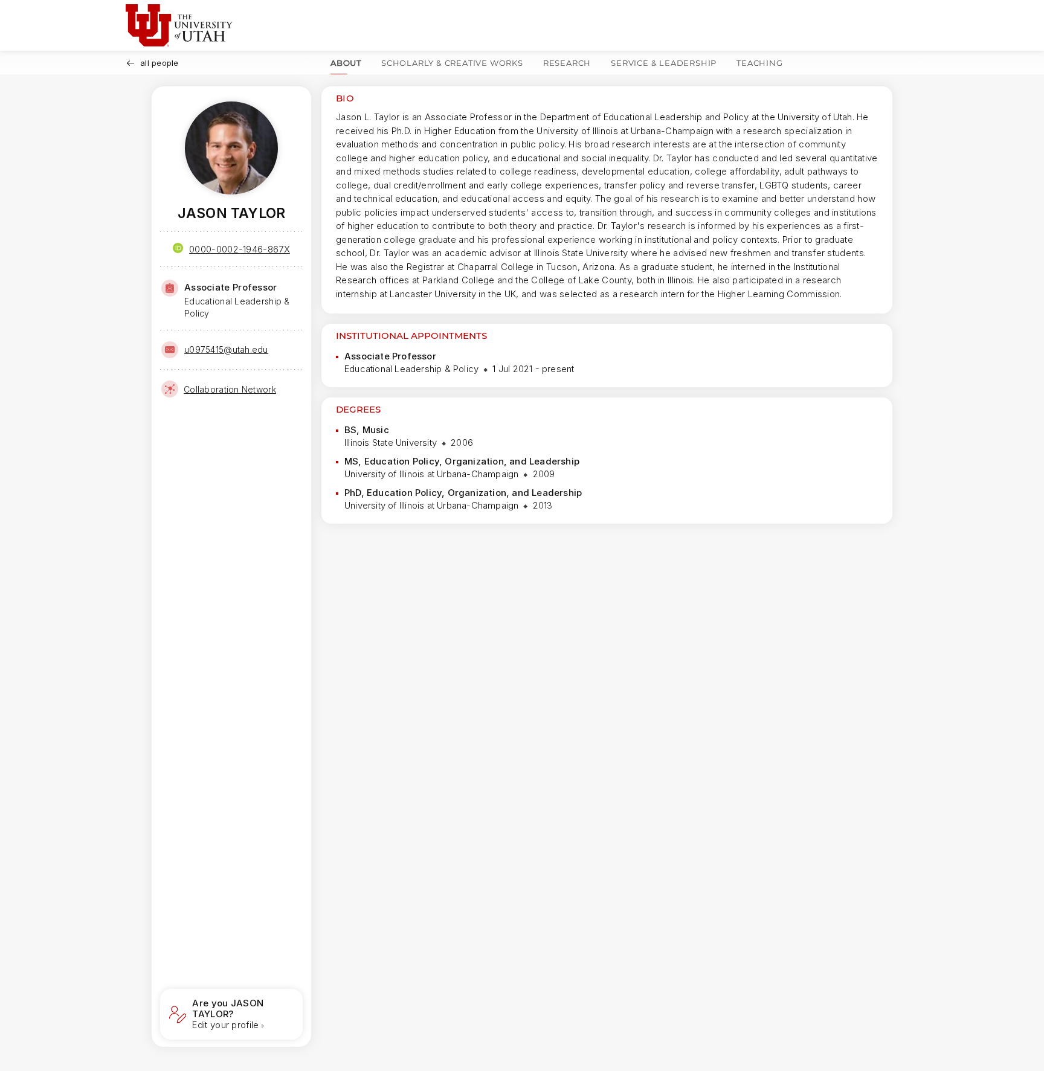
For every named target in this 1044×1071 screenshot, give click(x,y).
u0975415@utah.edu (226, 349)
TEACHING (759, 63)
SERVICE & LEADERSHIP (664, 63)
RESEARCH (567, 63)
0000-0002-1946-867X (239, 249)
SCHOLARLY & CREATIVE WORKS (452, 63)
